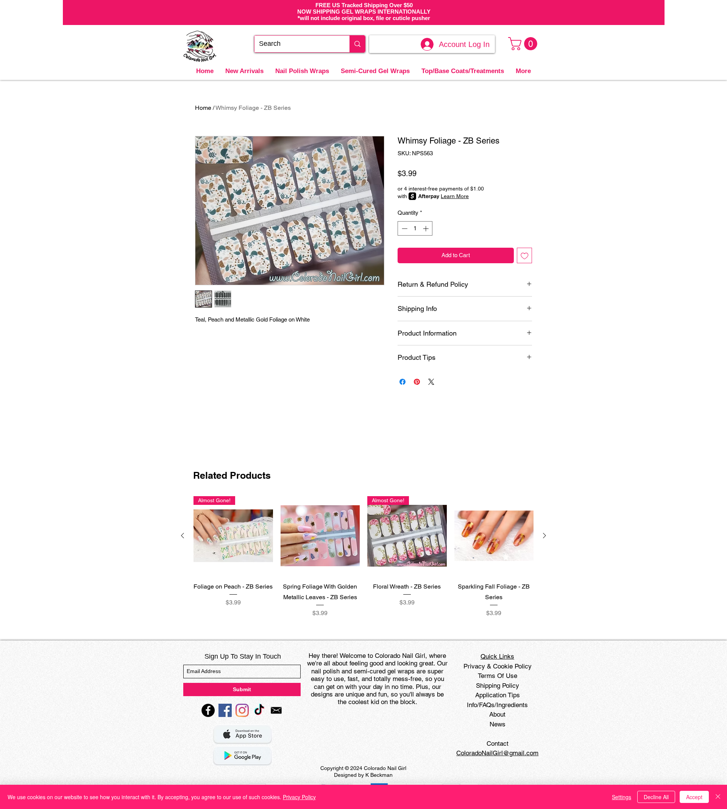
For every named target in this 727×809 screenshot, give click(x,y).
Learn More (455, 196)
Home (203, 107)
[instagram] (242, 710)
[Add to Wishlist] (524, 255)
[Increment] (426, 229)
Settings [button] (621, 797)
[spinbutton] (415, 229)
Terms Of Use (497, 675)
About (497, 714)
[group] (363, 557)
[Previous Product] (182, 535)
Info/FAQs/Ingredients (497, 705)
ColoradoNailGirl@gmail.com (497, 753)
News (497, 724)
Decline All (656, 797)
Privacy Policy (299, 797)
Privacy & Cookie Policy (497, 666)
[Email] (276, 710)
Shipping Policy (497, 685)
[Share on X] (431, 381)
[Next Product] (544, 535)
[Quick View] (320, 536)
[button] (524, 43)
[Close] (717, 797)
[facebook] (208, 710)
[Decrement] (404, 229)
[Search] (357, 44)
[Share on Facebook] (402, 381)
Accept (694, 797)
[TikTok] (259, 710)
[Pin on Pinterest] (416, 381)
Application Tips (497, 695)
